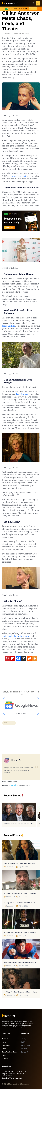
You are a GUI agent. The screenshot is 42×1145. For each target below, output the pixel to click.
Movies (4, 1098)
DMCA (23, 1098)
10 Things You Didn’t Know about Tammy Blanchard (22, 1046)
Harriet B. (7, 34)
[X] (23, 712)
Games (4, 1111)
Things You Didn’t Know (10, 1108)
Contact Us (24, 1108)
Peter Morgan (30, 420)
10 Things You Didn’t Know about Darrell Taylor (20, 986)
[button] (38, 3)
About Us (24, 1104)
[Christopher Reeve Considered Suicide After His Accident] (21, 1002)
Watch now (33, 9)
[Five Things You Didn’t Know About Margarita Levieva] (21, 904)
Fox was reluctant (27, 186)
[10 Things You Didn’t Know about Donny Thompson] (21, 934)
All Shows (5, 1114)
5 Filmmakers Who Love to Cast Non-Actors (19, 877)
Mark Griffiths (26, 347)
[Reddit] (29, 712)
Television (5, 1094)
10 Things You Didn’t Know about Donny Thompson (22, 947)
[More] (34, 712)
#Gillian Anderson (9, 777)
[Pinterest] (7, 712)
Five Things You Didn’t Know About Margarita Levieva (22, 917)
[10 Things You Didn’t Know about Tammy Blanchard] (21, 1032)
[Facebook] (18, 712)
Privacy (23, 1094)
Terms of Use (25, 1101)
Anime (4, 1104)
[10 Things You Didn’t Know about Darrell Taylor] (21, 973)
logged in (14, 839)
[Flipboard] (12, 712)
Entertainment (6, 1101)
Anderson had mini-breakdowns (15, 685)
